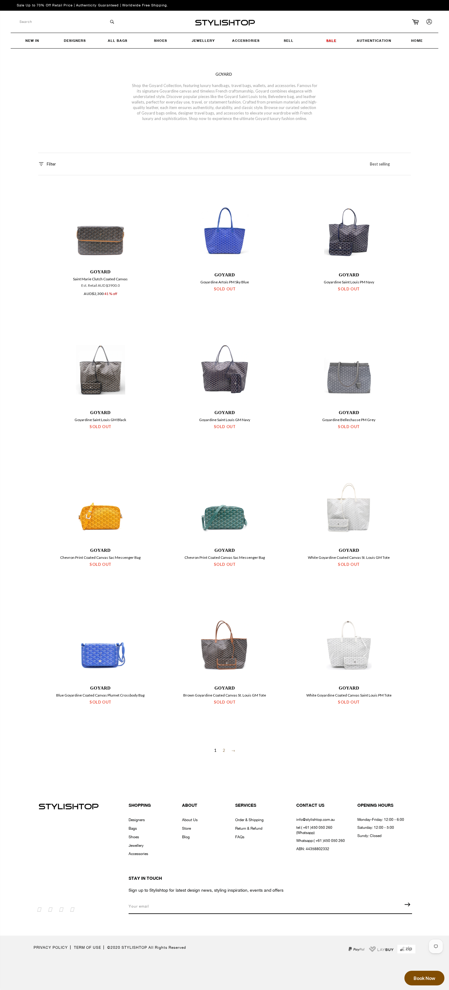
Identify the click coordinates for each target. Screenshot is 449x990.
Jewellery (136, 845)
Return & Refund (248, 828)
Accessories (138, 854)
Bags (133, 828)
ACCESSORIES (246, 40)
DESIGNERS (75, 40)
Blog (186, 837)
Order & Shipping (249, 820)
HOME (417, 40)
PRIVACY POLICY (51, 947)
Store (186, 828)
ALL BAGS (117, 40)
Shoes (134, 837)
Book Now (424, 978)
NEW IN (32, 40)
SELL (289, 40)
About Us (190, 820)
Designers (137, 820)
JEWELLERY (203, 40)
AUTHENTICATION (374, 40)
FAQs (239, 837)
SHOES (160, 40)
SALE (331, 40)
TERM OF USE (87, 947)
